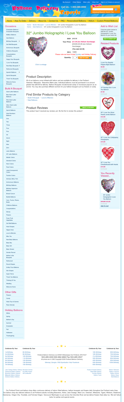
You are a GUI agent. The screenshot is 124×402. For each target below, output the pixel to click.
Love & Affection (11, 233)
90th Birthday (114, 360)
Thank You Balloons (12, 277)
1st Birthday (9, 352)
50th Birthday (97, 362)
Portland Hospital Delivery (94, 370)
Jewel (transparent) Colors (12, 171)
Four (7, 128)
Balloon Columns (114, 371)
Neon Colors (10, 164)
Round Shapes (10, 264)
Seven (8, 138)
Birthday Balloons (11, 185)
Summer (8, 323)
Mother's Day (10, 319)
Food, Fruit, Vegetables (9, 219)
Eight (7, 141)
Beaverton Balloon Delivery (12, 373)
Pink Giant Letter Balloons (11, 101)
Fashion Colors (10, 175)
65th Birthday (114, 352)
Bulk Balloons (115, 377)
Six (7, 135)
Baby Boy (9, 243)
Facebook (76, 362)
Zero (7, 148)
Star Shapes (10, 270)
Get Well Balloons (11, 223)
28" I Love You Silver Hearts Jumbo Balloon (108, 113)
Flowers (8, 215)
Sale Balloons (10, 38)
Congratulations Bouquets (11, 55)
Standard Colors (11, 160)
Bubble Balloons (11, 197)
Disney (8, 212)
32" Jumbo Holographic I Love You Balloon (109, 197)
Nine (7, 144)
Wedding (8, 283)
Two (7, 122)
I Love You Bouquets (12, 62)
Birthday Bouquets (11, 41)
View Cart (95, 2)
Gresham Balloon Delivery (12, 377)
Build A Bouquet (38, 25)
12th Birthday (27, 360)
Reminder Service (27, 370)
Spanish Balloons (10, 72)
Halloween (9, 332)
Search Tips (110, 12)
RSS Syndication (63, 362)
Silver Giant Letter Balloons (11, 106)
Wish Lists (86, 2)
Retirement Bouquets (12, 69)
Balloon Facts (97, 375)
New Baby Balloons (12, 239)
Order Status (77, 2)
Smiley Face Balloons (12, 267)
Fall (7, 329)
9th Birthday (27, 354)
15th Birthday (27, 364)
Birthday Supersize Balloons (11, 189)
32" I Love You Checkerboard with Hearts (109, 163)
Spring (8, 316)
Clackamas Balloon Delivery (12, 371)
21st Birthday (97, 356)
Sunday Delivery (96, 373)
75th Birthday (114, 356)
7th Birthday (9, 364)
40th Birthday (97, 360)
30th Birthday (97, 358)
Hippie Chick (10, 230)
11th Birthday (27, 358)
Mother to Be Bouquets (10, 256)
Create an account (114, 2)
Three (8, 125)
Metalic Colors (10, 157)
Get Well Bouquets (11, 44)
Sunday (78, 54)
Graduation (9, 326)
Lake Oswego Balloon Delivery (13, 370)
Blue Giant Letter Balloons (11, 95)
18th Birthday (97, 354)
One (7, 118)
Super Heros (10, 274)
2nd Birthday (9, 354)
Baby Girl (9, 246)
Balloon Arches (114, 373)
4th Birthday (9, 358)
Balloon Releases (114, 370)
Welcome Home (11, 287)
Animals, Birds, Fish (12, 179)
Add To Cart (104, 206)
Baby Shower (10, 249)
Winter (8, 313)
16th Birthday (97, 352)
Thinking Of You (11, 280)
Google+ (54, 362)
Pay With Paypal (27, 371)
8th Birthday (27, 352)
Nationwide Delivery (95, 371)
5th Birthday (9, 360)
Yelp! (70, 362)
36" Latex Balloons (11, 154)
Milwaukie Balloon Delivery (12, 375)
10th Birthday (27, 356)
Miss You (9, 236)
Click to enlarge (40, 64)
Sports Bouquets (11, 75)
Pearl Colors (10, 167)
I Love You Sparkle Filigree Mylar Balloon (108, 63)
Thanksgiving (10, 336)
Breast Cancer (10, 193)
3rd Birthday (9, 356)
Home (29, 25)
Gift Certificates (27, 373)
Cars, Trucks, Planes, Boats (12, 201)
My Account (66, 2)
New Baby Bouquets (11, 66)
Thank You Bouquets (12, 79)
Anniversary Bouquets (12, 47)
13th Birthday (27, 362)
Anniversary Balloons (12, 182)
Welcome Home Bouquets (11, 83)
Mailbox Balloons (11, 35)
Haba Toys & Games (12, 301)
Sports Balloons (11, 110)
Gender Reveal (10, 252)
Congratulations (11, 208)
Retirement (9, 261)
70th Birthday (114, 354)
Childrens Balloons (11, 205)
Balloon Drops (115, 375)
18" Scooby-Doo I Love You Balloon (108, 88)
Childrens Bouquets (12, 51)
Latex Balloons (10, 151)
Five (7, 131)
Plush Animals (10, 305)
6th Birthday (9, 362)
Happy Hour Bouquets (12, 59)
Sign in (103, 2)
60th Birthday (97, 364)
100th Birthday (114, 362)
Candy (8, 298)
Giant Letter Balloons (12, 91)
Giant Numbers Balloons (10, 114)
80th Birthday (114, 358)
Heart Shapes (10, 226)
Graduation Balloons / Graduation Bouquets (12, 30)
